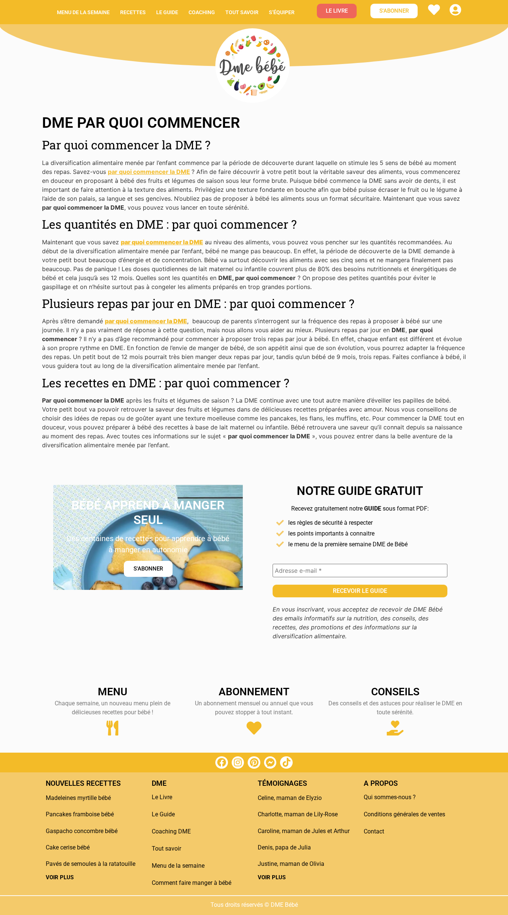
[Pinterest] (254, 762)
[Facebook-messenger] (270, 762)
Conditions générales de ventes (404, 814)
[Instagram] (238, 762)
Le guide (167, 12)
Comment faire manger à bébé (191, 882)
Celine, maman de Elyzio (290, 797)
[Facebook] (221, 762)
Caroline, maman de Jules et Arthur (304, 831)
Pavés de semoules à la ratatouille (90, 863)
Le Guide (163, 814)
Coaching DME (171, 831)
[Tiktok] (286, 762)
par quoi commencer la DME (149, 171)
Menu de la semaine (83, 12)
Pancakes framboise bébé (80, 814)
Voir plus (60, 877)
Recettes (133, 12)
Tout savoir (241, 12)
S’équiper (282, 12)
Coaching (202, 12)
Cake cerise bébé (68, 847)
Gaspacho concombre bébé (82, 831)
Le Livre (162, 797)
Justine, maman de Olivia (291, 863)
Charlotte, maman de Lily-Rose (298, 814)
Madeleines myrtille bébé (78, 797)
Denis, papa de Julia (284, 847)
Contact (374, 831)
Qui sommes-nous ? (390, 797)
